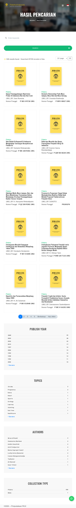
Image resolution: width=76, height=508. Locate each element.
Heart (10, 395)
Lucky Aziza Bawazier (16, 453)
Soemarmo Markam (15, 441)
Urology (10, 401)
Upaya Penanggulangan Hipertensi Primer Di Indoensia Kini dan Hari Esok (19, 95)
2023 (9, 338)
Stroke (10, 386)
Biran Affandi (13, 438)
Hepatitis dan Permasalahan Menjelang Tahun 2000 (19, 297)
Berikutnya (42, 316)
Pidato (10, 489)
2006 (9, 362)
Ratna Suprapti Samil (15, 450)
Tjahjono (11, 459)
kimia (10, 392)
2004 (9, 350)
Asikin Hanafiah (13, 444)
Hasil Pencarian (41, 20)
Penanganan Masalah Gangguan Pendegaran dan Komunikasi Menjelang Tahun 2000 (19, 246)
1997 (9, 347)
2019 (9, 344)
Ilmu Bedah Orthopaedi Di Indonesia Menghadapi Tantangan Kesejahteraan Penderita (19, 143)
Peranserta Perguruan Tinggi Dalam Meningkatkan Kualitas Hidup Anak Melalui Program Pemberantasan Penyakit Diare (54, 196)
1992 (9, 359)
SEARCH (35, 48)
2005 (9, 335)
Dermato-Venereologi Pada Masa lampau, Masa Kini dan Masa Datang (54, 95)
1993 (9, 353)
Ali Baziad (11, 462)
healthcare (12, 413)
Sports (10, 398)
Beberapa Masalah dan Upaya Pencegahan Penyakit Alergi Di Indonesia (52, 143)
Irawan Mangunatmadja (16, 456)
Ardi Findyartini (13, 447)
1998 (9, 356)
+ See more (11, 365)
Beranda (32, 20)
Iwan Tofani (12, 465)
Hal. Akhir (52, 316)
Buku (9, 493)
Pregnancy (12, 389)
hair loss (11, 410)
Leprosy (11, 404)
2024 (9, 341)
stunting (11, 407)
